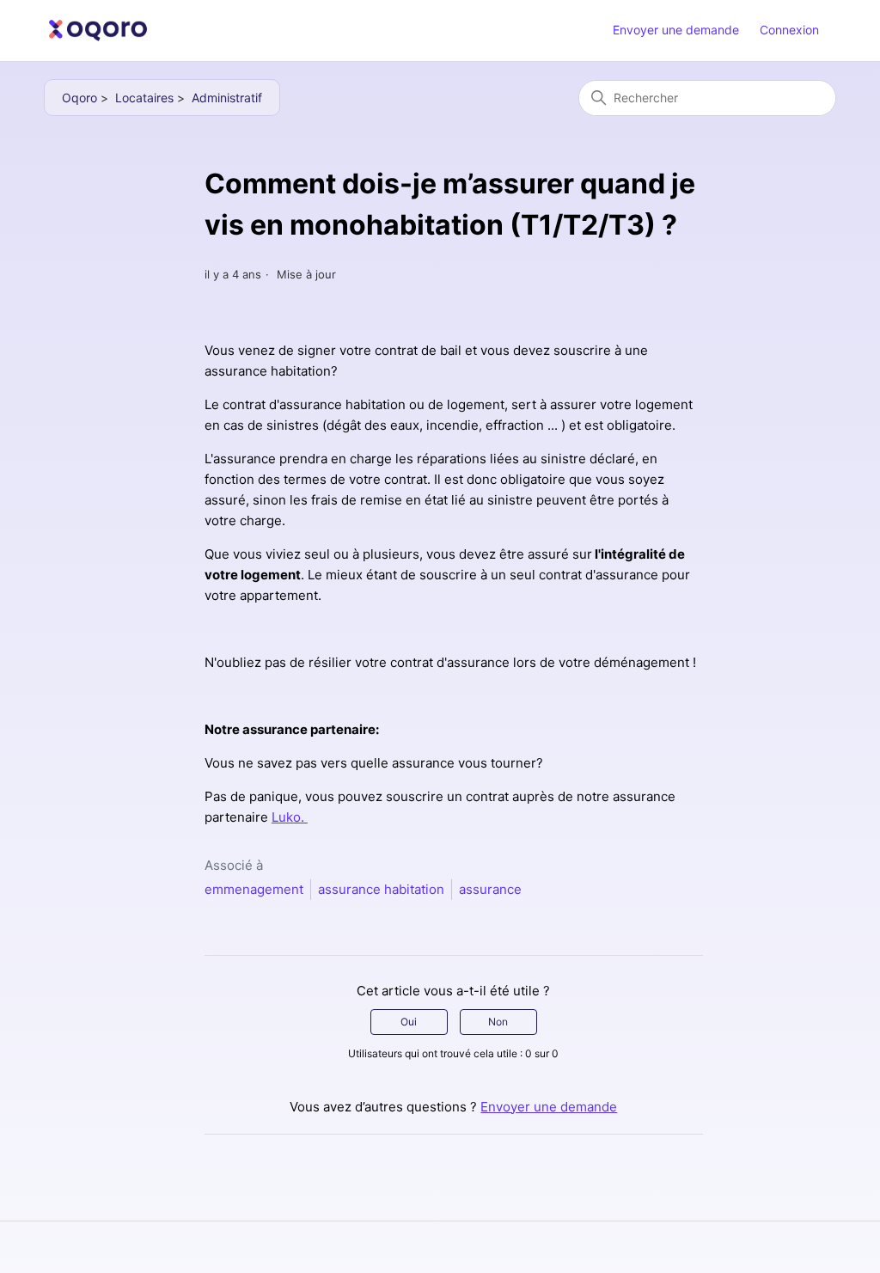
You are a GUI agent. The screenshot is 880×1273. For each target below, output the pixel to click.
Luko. (290, 817)
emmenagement (254, 889)
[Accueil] (98, 30)
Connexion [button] (789, 29)
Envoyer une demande (676, 29)
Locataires (144, 97)
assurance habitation (381, 889)
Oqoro (79, 97)
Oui (408, 1021)
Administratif (227, 97)
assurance (490, 889)
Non (498, 1021)
